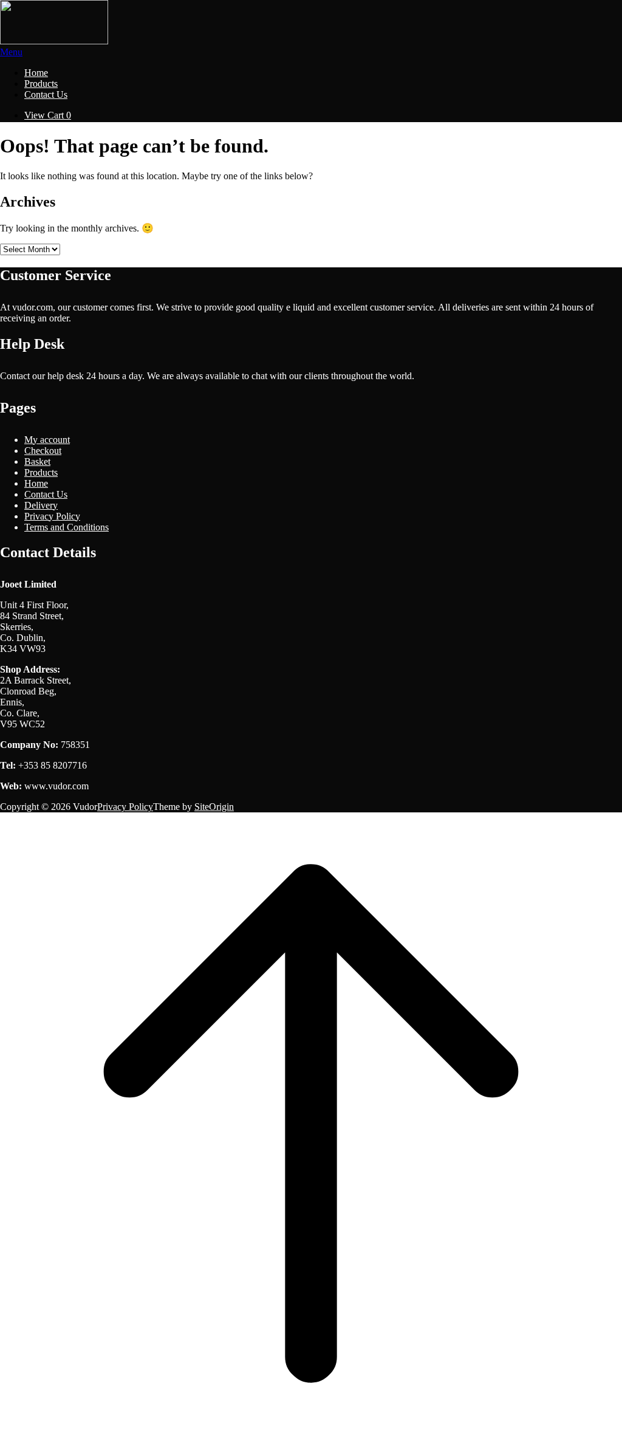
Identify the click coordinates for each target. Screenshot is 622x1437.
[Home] (54, 41)
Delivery (41, 505)
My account (47, 439)
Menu (11, 52)
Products (41, 83)
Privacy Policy (52, 516)
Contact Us (45, 94)
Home (36, 72)
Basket (37, 461)
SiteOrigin (214, 806)
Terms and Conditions (66, 527)
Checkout (42, 450)
